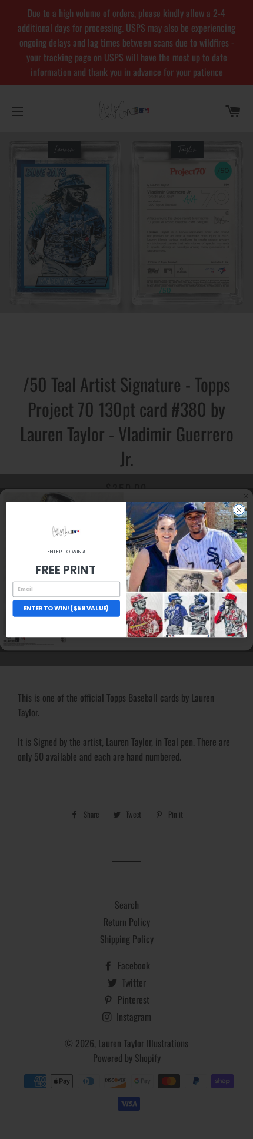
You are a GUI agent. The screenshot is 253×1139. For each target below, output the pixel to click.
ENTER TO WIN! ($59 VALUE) (66, 608)
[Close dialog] (239, 509)
